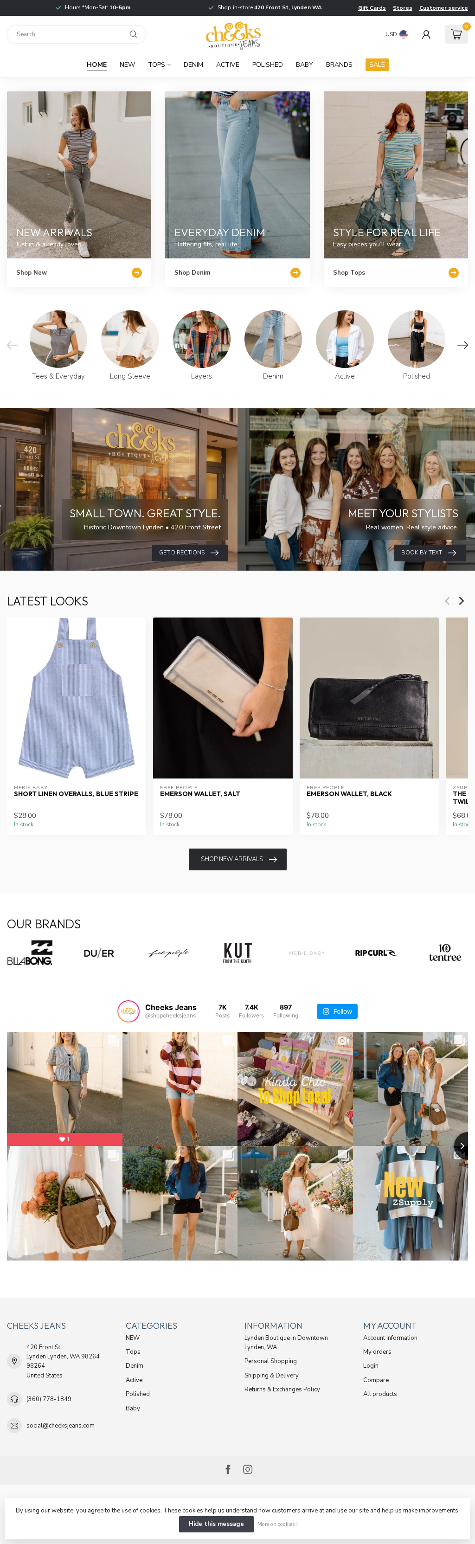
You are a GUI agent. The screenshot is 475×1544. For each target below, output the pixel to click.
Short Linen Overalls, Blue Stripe (76, 794)
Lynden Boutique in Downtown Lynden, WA (286, 1342)
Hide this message (216, 1524)
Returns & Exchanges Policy (282, 1389)
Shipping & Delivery (271, 1375)
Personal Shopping (270, 1361)
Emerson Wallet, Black (349, 794)
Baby (304, 64)
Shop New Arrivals (232, 859)
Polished (267, 64)
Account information (390, 1338)
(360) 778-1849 (48, 1399)
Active (227, 64)
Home (97, 64)
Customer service (443, 8)
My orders (377, 1352)
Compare (376, 1380)
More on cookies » (278, 1524)
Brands (339, 64)
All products (380, 1394)
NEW (127, 64)
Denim (193, 64)
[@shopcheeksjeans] (128, 1011)
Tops (156, 64)
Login (371, 1366)
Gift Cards (372, 8)
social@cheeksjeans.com (60, 1426)
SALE (377, 64)
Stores (402, 8)
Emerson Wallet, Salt (200, 794)
